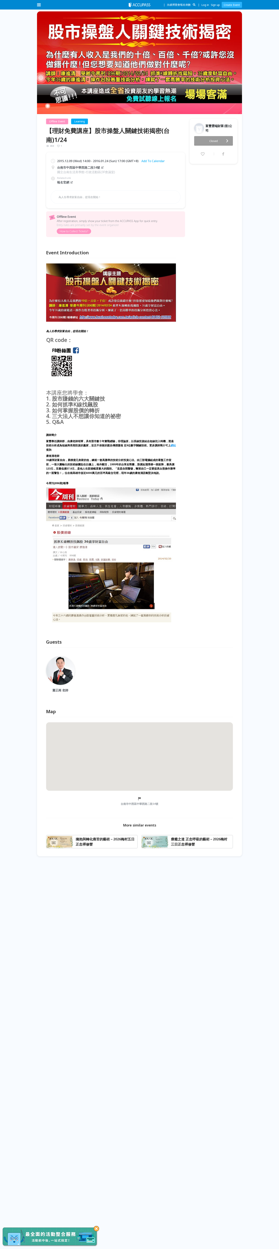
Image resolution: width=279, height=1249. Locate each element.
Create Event (232, 5)
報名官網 (63, 182)
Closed (213, 141)
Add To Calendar (153, 161)
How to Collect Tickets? (74, 231)
